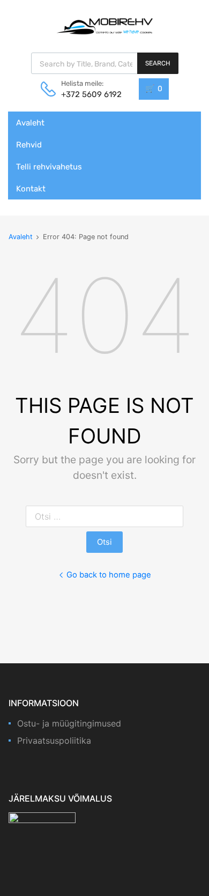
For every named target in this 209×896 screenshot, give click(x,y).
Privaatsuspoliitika (54, 740)
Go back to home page (108, 575)
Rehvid (29, 145)
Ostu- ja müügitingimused (69, 723)
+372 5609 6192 (87, 94)
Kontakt (31, 189)
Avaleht (30, 123)
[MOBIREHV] (104, 26)
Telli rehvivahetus (49, 167)
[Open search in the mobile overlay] (104, 63)
